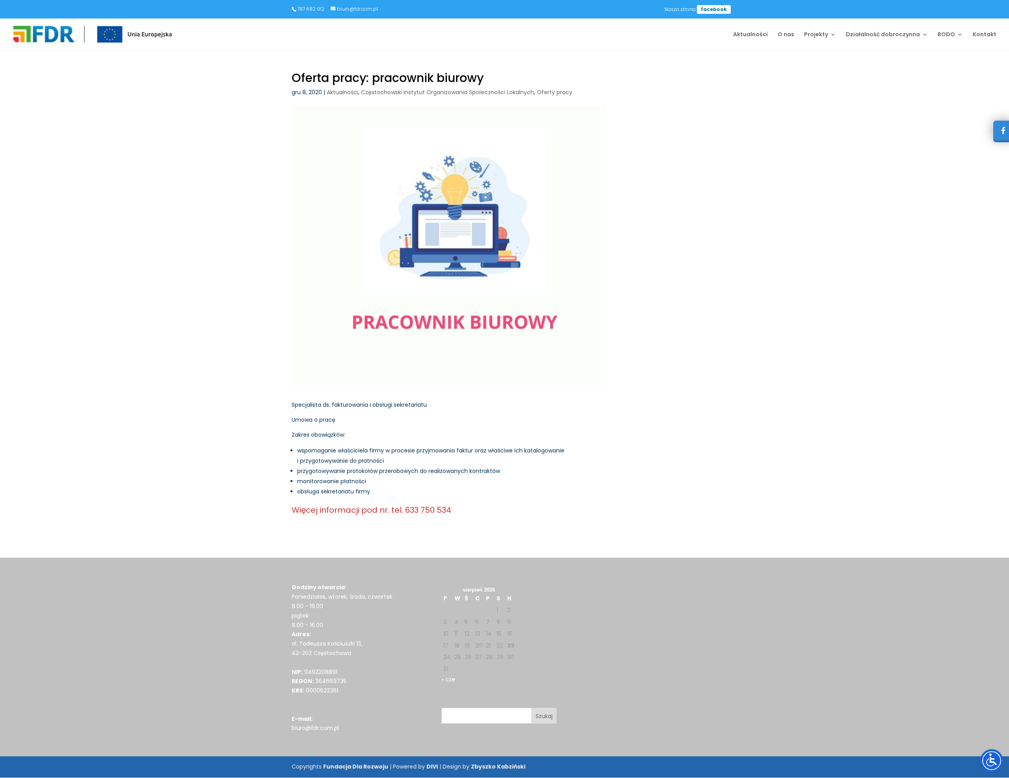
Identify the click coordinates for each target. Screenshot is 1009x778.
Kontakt (984, 35)
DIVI (432, 767)
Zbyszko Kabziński (498, 767)
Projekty (816, 35)
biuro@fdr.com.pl (315, 728)
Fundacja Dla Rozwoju (355, 767)
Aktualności (750, 35)
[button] (544, 716)
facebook (714, 9)
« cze (448, 679)
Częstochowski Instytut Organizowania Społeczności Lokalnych (447, 92)
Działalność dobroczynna (883, 35)
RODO (946, 35)
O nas (786, 35)
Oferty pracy (554, 92)
